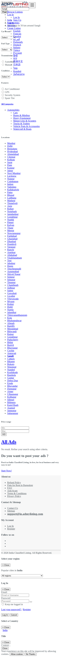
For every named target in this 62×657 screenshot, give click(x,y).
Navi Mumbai (13, 173)
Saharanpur (12, 413)
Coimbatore (12, 181)
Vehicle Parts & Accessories (26, 126)
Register (11, 528)
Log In (16, 17)
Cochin (10, 350)
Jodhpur (11, 288)
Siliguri (10, 399)
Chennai (11, 157)
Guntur (10, 378)
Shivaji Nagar (13, 274)
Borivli (10, 345)
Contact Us (12, 508)
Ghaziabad (12, 238)
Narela (10, 309)
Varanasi (11, 247)
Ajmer (10, 391)
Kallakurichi (13, 189)
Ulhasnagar (12, 394)
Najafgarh (12, 211)
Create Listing (14, 28)
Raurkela (11, 375)
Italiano (16, 47)
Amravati (11, 353)
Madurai (11, 200)
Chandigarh (12, 285)
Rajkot (10, 208)
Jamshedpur (13, 214)
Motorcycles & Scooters (24, 121)
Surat (9, 162)
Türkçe (16, 50)
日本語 (16, 64)
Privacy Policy (14, 496)
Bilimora (11, 402)
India (5, 630)
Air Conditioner (12, 89)
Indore (10, 184)
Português (18, 42)
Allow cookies (17, 654)
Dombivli (11, 244)
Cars (15, 112)
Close (4, 648)
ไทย (15, 68)
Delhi (9, 146)
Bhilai (10, 342)
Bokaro (10, 364)
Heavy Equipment (22, 118)
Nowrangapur (13, 233)
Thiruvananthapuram (17, 315)
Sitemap (11, 511)
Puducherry (12, 339)
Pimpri (10, 222)
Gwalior (11, 296)
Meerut (10, 230)
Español (17, 36)
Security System (12, 95)
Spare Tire (10, 98)
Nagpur (10, 178)
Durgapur (11, 388)
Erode (10, 383)
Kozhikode (12, 372)
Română (17, 71)
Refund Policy (14, 482)
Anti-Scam (12, 490)
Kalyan (10, 225)
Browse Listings (15, 12)
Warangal (11, 367)
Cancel (14, 615)
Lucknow (11, 176)
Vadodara (11, 187)
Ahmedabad (13, 154)
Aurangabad (13, 271)
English (16, 31)
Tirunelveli (12, 203)
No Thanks (30, 654)
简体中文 (18, 61)
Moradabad (12, 328)
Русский (17, 53)
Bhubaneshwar (14, 320)
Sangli (10, 356)
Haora (10, 266)
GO (3, 434)
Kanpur (10, 168)
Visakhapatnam (14, 258)
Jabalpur (11, 263)
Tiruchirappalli (14, 268)
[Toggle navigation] (32, 5)
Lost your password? (11, 609)
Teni (9, 260)
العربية (16, 39)
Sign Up (17, 20)
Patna (9, 192)
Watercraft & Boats (22, 129)
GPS (7, 92)
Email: (4, 592)
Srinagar (11, 279)
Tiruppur (11, 282)
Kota (9, 318)
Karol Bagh (12, 405)
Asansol (11, 408)
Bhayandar (12, 386)
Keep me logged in (13, 604)
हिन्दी (15, 55)
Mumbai (11, 143)
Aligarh (10, 323)
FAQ (9, 488)
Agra (9, 206)
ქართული (19, 74)
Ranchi (10, 249)
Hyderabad (12, 151)
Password (5, 598)
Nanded (11, 369)
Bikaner (11, 361)
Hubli (10, 307)
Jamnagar (11, 410)
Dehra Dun (12, 380)
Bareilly (11, 326)
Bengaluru (12, 148)
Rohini (10, 304)
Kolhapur (11, 397)
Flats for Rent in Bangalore (20, 485)
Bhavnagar (12, 348)
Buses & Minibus (21, 115)
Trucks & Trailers (21, 123)
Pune (9, 165)
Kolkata (11, 159)
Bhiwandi (12, 331)
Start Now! (6, 470)
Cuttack (11, 358)
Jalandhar (11, 312)
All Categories (7, 104)
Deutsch (17, 44)
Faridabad (12, 236)
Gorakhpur (12, 217)
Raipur (10, 334)
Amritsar (11, 252)
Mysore (10, 301)
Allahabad (12, 255)
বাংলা (15, 58)
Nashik (10, 219)
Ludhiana (11, 198)
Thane (10, 228)
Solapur (11, 277)
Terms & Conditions (16, 493)
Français (17, 33)
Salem (10, 290)
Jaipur (10, 170)
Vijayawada (13, 298)
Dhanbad (11, 241)
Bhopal (10, 195)
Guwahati (12, 293)
